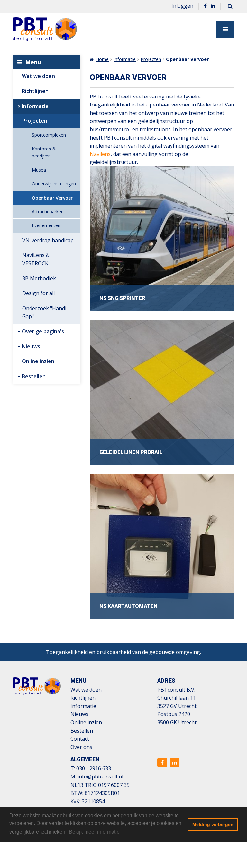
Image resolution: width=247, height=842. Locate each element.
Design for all (38, 293)
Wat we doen (38, 76)
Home (102, 59)
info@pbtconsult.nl (100, 776)
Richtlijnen (35, 91)
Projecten (34, 120)
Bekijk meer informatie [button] (94, 832)
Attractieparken (48, 211)
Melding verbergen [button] (212, 824)
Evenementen (46, 225)
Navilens (100, 153)
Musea (39, 170)
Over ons (81, 747)
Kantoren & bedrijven (44, 152)
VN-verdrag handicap (48, 240)
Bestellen (34, 376)
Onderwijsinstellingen (54, 184)
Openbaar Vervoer (52, 198)
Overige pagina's (43, 331)
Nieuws (31, 346)
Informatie (35, 106)
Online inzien (38, 361)
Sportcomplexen (49, 135)
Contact (79, 738)
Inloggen (182, 5)
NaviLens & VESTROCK (36, 259)
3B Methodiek (39, 278)
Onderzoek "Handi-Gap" (45, 312)
